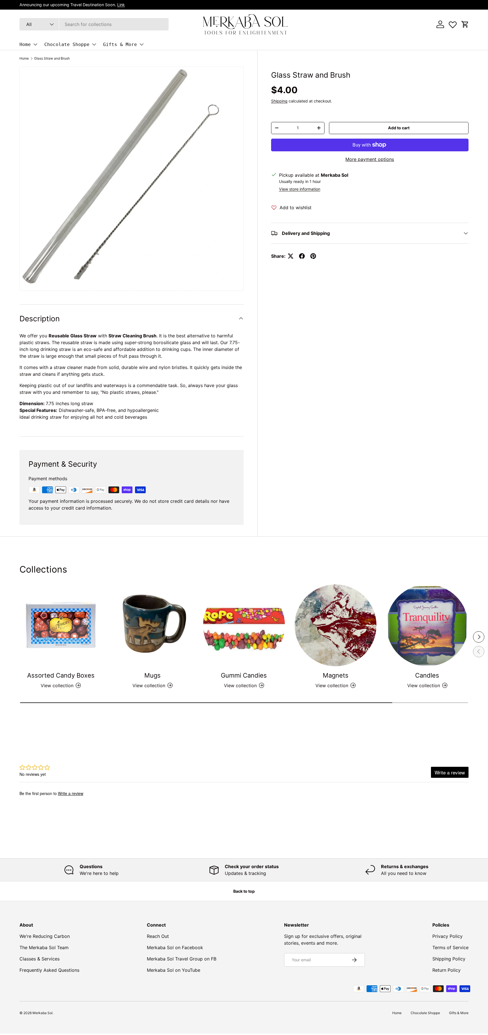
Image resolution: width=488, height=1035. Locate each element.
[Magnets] (335, 625)
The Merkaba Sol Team (44, 947)
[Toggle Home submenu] (35, 44)
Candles (427, 675)
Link (121, 4)
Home (25, 44)
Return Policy (446, 970)
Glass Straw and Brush (52, 58)
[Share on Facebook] (302, 256)
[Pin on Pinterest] (313, 256)
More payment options (369, 159)
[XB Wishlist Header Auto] (452, 23)
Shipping (279, 101)
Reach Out (158, 936)
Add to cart (398, 127)
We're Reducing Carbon (44, 936)
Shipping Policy (448, 959)
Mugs (152, 675)
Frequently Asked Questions (49, 970)
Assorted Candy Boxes (61, 675)
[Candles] (427, 625)
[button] (465, 24)
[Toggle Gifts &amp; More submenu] (141, 44)
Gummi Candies (244, 675)
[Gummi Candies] (244, 625)
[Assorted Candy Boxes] (61, 625)
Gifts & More (120, 44)
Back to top (244, 891)
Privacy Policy (447, 936)
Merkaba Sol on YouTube (173, 970)
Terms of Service (450, 947)
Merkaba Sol (42, 1013)
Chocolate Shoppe (67, 44)
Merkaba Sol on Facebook (175, 947)
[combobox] (94, 24)
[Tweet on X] (290, 256)
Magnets (335, 675)
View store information (299, 189)
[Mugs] (152, 625)
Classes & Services (39, 959)
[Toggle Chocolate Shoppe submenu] (94, 44)
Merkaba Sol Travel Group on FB (181, 959)
